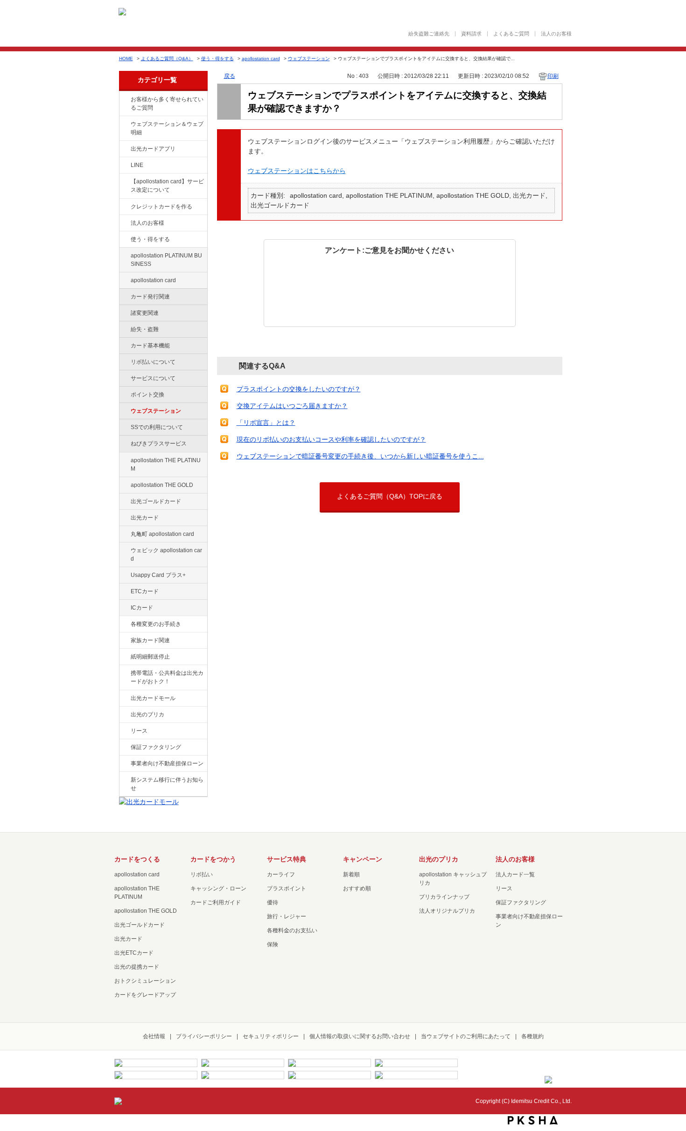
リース (139, 731)
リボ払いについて (153, 362)
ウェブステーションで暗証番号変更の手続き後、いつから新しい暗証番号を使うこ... (360, 456)
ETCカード (145, 591)
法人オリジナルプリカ (447, 911)
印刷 (553, 76)
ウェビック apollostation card (166, 554)
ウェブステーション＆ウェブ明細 (167, 128)
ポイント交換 (147, 394)
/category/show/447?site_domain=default (124, 256)
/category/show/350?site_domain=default (124, 780)
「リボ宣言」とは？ (266, 422)
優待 (272, 902)
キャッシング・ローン (218, 888)
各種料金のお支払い (292, 930)
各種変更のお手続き (156, 624)
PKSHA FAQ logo (533, 1120)
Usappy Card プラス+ (158, 575)
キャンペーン (362, 859)
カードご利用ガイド (215, 902)
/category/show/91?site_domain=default (124, 550)
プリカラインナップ (444, 897)
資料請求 (471, 33)
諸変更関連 (145, 313)
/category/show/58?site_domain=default (124, 502)
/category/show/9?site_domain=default (124, 239)
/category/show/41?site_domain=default (124, 460)
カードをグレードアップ (145, 995)
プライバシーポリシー (204, 1036)
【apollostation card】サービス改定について (167, 185)
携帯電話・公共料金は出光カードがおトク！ (167, 677)
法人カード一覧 (515, 874)
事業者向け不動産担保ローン (167, 763)
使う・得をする (217, 58)
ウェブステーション (309, 58)
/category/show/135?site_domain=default (124, 124)
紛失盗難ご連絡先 (428, 33)
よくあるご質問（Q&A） (167, 58)
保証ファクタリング (156, 747)
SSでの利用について (157, 427)
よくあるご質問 (511, 33)
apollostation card (261, 58)
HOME (126, 58)
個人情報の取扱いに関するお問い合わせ (359, 1036)
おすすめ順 (357, 888)
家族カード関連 (150, 640)
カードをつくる (137, 859)
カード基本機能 (150, 345)
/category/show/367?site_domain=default (124, 575)
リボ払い (201, 874)
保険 (272, 944)
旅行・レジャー (286, 916)
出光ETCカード (134, 953)
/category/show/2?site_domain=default (124, 207)
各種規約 (532, 1036)
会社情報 (154, 1036)
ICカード (142, 607)
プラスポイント (286, 888)
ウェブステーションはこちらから (297, 170)
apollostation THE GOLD (162, 485)
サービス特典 (286, 859)
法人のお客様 (556, 33)
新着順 (351, 874)
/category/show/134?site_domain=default (124, 99)
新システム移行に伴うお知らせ (167, 784)
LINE (137, 165)
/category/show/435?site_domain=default (124, 149)
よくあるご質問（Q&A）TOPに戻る (389, 496)
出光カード (145, 517)
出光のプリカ (147, 714)
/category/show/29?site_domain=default (124, 280)
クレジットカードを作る (161, 206)
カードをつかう (213, 859)
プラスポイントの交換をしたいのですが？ (299, 389)
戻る (229, 76)
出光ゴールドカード (156, 501)
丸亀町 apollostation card (162, 534)
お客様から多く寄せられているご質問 (167, 103)
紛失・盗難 (145, 329)
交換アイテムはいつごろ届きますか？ (292, 405)
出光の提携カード (136, 967)
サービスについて (153, 378)
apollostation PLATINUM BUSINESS (166, 259)
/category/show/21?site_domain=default (124, 223)
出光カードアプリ (153, 149)
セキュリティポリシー (271, 1036)
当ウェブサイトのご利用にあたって (466, 1036)
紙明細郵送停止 (150, 656)
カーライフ (281, 874)
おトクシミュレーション (145, 981)
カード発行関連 (150, 296)
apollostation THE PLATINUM (166, 464)
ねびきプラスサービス (159, 443)
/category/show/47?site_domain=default (124, 518)
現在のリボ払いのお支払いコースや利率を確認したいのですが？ (331, 439)
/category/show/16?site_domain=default (124, 715)
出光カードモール (153, 698)
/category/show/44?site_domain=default (124, 485)
